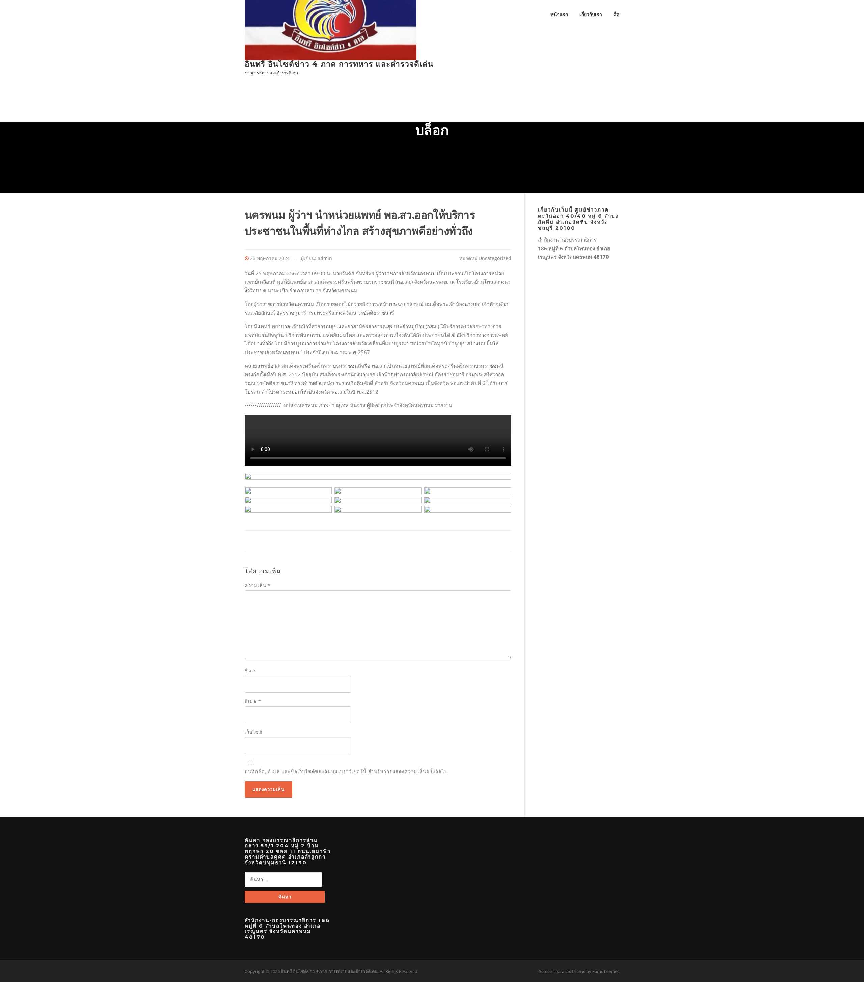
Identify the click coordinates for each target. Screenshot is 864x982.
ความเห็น (258, 585)
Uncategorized (495, 258)
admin (325, 258)
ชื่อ (250, 671)
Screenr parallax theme (562, 971)
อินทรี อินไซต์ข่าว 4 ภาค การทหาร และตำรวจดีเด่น (339, 64)
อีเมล (253, 701)
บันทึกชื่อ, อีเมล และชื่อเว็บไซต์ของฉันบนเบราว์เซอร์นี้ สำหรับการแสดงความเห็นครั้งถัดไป (346, 771)
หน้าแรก (559, 14)
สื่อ (616, 14)
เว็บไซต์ (253, 732)
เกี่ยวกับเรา (590, 14)
